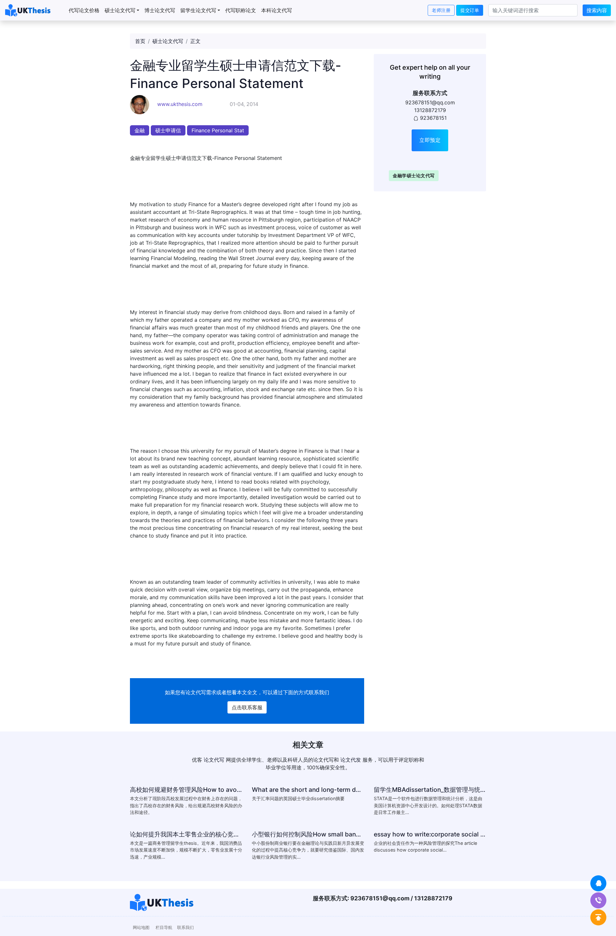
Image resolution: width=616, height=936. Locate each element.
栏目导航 (164, 927)
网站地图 (141, 927)
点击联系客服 (247, 707)
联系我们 (185, 927)
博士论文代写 (159, 10)
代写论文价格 (84, 10)
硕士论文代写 (120, 10)
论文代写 (195, 692)
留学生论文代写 (198, 10)
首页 (140, 41)
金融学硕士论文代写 (414, 175)
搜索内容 (596, 10)
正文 (195, 41)
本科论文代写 (276, 10)
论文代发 (350, 760)
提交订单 (469, 10)
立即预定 (430, 140)
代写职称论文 (240, 10)
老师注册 (441, 10)
